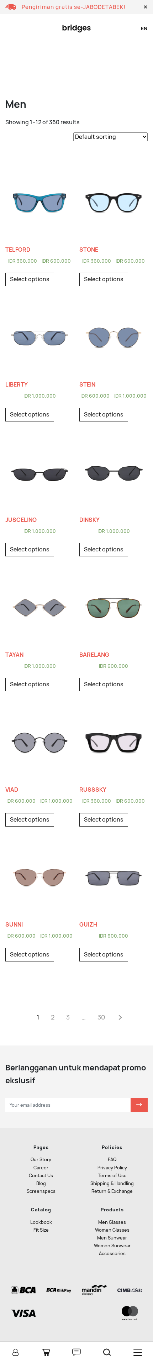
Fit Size (41, 1230)
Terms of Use (112, 1176)
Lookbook (41, 1222)
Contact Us (41, 1176)
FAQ (112, 1160)
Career (40, 1168)
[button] (145, 7)
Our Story (41, 1160)
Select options (29, 279)
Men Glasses (112, 1222)
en (144, 28)
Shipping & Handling (112, 1183)
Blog (41, 1183)
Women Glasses (112, 1230)
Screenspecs (41, 1191)
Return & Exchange (112, 1191)
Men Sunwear (112, 1238)
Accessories (112, 1254)
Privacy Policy (112, 1168)
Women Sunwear (112, 1246)
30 (101, 1017)
